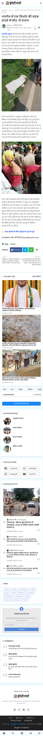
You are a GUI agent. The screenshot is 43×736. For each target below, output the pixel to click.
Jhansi (7, 589)
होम (4, 389)
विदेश (20, 389)
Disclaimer (28, 721)
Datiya (14, 593)
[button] (41, 3)
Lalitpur (32, 589)
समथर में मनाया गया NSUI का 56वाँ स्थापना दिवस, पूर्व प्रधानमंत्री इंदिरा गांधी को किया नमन (22, 540)
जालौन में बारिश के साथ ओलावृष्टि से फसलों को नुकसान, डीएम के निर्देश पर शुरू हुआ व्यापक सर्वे (19, 344)
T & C (10, 718)
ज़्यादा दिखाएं (36, 277)
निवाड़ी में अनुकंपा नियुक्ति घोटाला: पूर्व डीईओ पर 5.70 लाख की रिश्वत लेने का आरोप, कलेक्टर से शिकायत (22, 555)
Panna (25, 600)
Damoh (17, 600)
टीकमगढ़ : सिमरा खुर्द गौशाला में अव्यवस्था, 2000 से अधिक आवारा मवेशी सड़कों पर (23, 525)
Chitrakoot (18, 596)
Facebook (17, 250)
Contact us (30, 718)
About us (19, 718)
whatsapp (32, 468)
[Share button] (36, 249)
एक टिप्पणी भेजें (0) (21, 403)
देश (12, 389)
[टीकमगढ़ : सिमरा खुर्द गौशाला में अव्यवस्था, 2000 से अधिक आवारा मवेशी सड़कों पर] (21, 502)
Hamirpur (31, 593)
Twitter (25, 249)
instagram (13, 474)
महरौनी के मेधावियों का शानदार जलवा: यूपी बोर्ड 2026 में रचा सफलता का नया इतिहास (22, 570)
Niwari (7, 593)
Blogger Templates (18, 724)
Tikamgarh (23, 589)
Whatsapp (31, 249)
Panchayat (8, 600)
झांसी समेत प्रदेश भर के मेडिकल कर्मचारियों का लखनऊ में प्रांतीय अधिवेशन (18, 310)
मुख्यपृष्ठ (4, 10)
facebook (13, 468)
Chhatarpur (8, 596)
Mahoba (22, 593)
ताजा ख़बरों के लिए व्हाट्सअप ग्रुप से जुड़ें (19, 232)
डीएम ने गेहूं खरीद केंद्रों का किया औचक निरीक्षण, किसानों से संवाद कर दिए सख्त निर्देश (19, 379)
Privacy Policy (16, 721)
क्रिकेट (30, 389)
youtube (32, 474)
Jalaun (10, 10)
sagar (27, 596)
